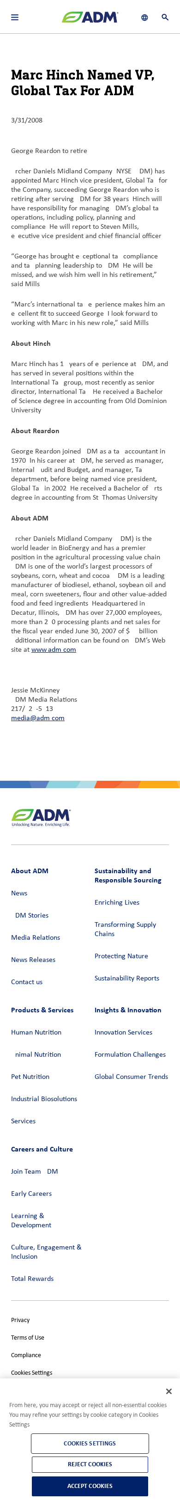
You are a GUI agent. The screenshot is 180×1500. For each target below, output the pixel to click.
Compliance (26, 1355)
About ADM (29, 870)
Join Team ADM (34, 1172)
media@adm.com (38, 718)
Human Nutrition (36, 1032)
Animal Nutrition (36, 1055)
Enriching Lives (117, 902)
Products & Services (42, 1009)
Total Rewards (32, 1279)
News (19, 893)
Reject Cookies (90, 1464)
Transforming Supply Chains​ (125, 929)
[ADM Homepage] (90, 20)
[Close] (169, 1391)
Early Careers (31, 1194)
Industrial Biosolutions (44, 1099)
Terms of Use (27, 1338)
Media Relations (35, 938)
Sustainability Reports (127, 978)
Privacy (20, 1320)
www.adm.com (53, 650)
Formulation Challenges (130, 1055)
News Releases (33, 960)
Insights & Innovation (128, 1009)
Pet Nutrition (30, 1077)
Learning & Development (31, 1220)
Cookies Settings (31, 1373)
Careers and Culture (42, 1149)
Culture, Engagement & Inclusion (46, 1252)
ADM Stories (29, 915)
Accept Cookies (90, 1486)
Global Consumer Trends (131, 1077)
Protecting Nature (121, 956)
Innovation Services (123, 1032)
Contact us (26, 982)
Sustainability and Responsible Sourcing (128, 875)
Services (23, 1121)
